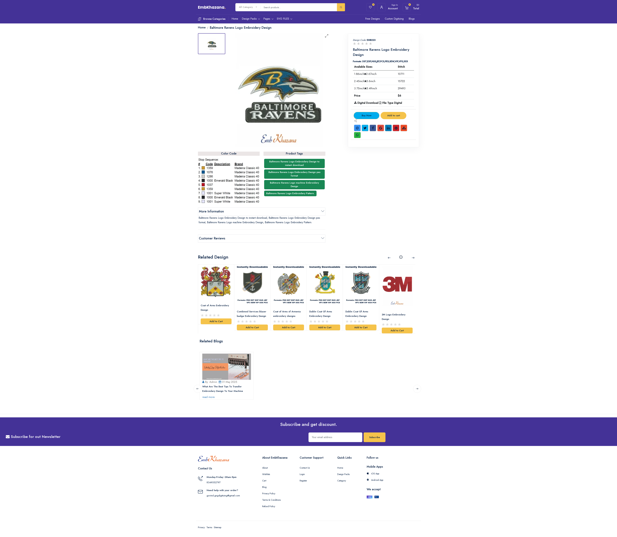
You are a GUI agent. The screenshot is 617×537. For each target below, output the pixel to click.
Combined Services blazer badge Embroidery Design (251, 314)
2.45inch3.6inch (364, 81)
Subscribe (374, 437)
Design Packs (343, 474)
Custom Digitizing (394, 19)
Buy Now (366, 115)
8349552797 (214, 482)
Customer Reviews (212, 238)
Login (302, 474)
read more (208, 397)
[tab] (211, 43)
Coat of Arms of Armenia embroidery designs (287, 314)
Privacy (201, 527)
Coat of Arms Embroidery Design (215, 308)
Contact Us (305, 467)
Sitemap (217, 527)
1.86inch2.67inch (365, 74)
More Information (211, 211)
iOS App (375, 473)
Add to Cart (216, 321)
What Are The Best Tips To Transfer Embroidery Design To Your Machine (222, 389)
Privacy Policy (268, 493)
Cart (264, 480)
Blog (264, 487)
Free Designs (372, 19)
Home (340, 467)
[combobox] (248, 7)
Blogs (412, 19)
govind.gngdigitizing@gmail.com (223, 495)
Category (341, 480)
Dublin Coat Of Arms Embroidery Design (320, 314)
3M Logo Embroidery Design (393, 317)
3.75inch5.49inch (365, 88)
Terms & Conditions (271, 500)
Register (303, 480)
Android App (377, 480)
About (265, 467)
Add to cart (393, 115)
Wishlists (266, 474)
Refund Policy (268, 506)
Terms (209, 527)
